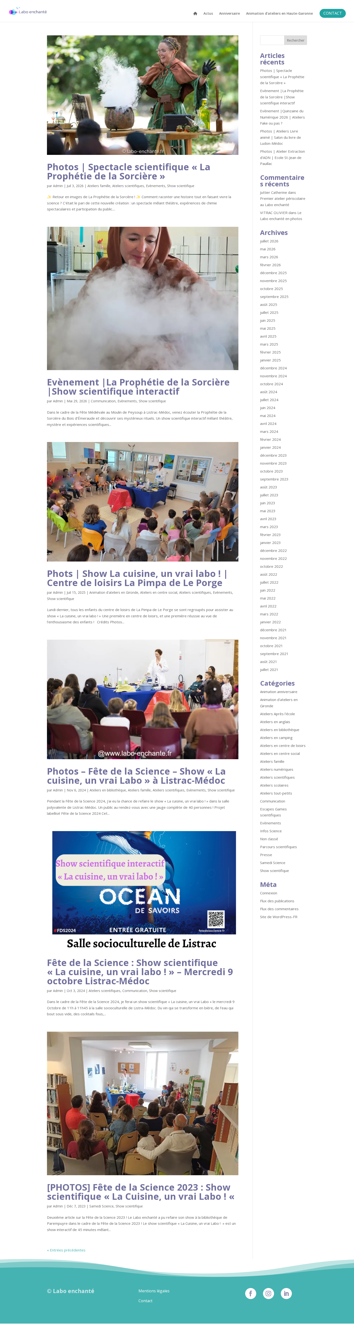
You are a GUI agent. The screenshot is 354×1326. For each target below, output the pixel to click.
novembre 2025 (273, 280)
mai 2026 (267, 248)
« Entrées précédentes (66, 1250)
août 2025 (268, 304)
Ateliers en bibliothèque (108, 790)
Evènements (155, 185)
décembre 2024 (273, 368)
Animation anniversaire (278, 691)
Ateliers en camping (276, 737)
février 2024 (270, 439)
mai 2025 (267, 328)
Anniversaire (229, 14)
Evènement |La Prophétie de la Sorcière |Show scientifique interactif (138, 386)
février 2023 (270, 534)
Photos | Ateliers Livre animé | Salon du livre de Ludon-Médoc (280, 137)
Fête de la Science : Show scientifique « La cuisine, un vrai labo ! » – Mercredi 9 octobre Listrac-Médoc (140, 971)
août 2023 (268, 487)
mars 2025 (269, 344)
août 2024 (268, 391)
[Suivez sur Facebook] (250, 1293)
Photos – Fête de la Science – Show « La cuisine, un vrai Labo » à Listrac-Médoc (136, 775)
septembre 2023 (274, 479)
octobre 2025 (271, 288)
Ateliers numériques (276, 769)
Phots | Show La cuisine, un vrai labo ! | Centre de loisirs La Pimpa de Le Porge (137, 578)
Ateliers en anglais (275, 721)
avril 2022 (268, 606)
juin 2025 (267, 320)
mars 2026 (269, 256)
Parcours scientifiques (278, 846)
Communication (103, 401)
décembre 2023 (273, 455)
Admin (58, 185)
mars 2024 (269, 431)
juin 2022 (267, 590)
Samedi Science (101, 1206)
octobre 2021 (271, 645)
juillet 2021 (269, 669)
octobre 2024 (271, 383)
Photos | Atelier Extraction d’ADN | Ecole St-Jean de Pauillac (282, 157)
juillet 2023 (269, 495)
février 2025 (270, 352)
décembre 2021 (273, 629)
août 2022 (268, 574)
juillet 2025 (269, 312)
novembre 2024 (273, 375)
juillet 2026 (269, 241)
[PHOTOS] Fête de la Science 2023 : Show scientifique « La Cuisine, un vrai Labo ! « (142, 1191)
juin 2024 (267, 407)
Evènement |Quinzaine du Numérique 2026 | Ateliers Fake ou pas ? (282, 117)
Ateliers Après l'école (277, 713)
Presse (266, 854)
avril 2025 (268, 336)
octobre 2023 (271, 471)
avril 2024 (268, 423)
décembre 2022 (273, 550)
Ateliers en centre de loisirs (283, 745)
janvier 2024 (270, 447)
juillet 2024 (269, 399)
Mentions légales (154, 1291)
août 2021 (268, 661)
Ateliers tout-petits (276, 793)
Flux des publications (277, 900)
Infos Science (271, 830)
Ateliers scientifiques (128, 185)
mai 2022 (267, 598)
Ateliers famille (98, 185)
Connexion (268, 892)
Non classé (269, 838)
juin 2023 (267, 502)
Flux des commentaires (279, 908)
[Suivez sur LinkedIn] (286, 1293)
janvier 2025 (270, 360)
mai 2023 (267, 510)
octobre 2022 (271, 566)
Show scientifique (180, 185)
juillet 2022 (269, 582)
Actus (208, 14)
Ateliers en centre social (158, 592)
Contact (145, 1300)
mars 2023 (269, 526)
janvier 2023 (270, 542)
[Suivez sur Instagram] (268, 1293)
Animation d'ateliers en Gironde (113, 592)
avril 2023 (268, 518)
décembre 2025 (273, 272)
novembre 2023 (273, 463)
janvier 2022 (270, 621)
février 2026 (270, 264)
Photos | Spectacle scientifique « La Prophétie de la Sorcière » (128, 171)
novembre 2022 (273, 558)
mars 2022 (269, 614)
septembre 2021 (274, 653)
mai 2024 (267, 415)
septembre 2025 (274, 296)
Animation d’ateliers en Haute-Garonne (279, 14)
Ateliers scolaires (274, 785)
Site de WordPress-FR (278, 916)
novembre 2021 (273, 637)
